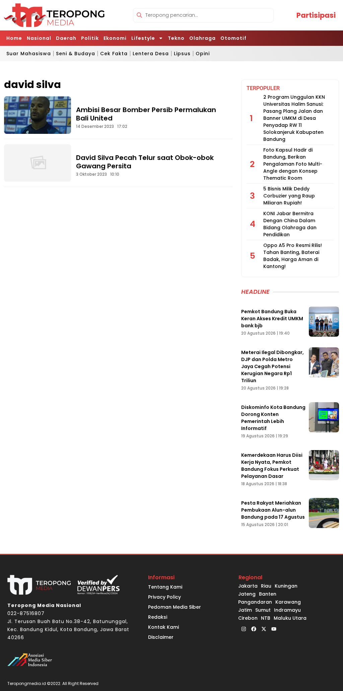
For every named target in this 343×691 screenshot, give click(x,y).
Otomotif (233, 38)
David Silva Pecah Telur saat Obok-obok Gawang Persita (145, 162)
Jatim (245, 610)
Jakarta (248, 586)
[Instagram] (243, 629)
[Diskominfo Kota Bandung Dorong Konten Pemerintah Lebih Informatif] (324, 417)
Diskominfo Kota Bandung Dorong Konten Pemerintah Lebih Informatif (273, 418)
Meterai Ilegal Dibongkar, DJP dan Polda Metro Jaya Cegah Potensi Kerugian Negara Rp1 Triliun (272, 366)
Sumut (263, 610)
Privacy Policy (164, 597)
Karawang (288, 602)
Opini (203, 53)
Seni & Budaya (75, 53)
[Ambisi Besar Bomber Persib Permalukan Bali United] (37, 115)
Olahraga (202, 38)
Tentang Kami (165, 587)
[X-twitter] (264, 629)
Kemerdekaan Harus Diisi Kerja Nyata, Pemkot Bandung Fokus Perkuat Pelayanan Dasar (271, 466)
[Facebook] (254, 629)
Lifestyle (143, 38)
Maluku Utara (290, 618)
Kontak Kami (163, 627)
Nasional (39, 38)
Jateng (247, 594)
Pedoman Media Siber (174, 607)
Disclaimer (161, 637)
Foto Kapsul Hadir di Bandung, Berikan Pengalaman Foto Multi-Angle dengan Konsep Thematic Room (292, 164)
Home (14, 38)
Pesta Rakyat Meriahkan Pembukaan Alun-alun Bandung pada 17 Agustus (273, 510)
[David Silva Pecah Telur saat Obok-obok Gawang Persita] (37, 163)
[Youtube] (274, 629)
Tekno (176, 38)
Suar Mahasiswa (28, 53)
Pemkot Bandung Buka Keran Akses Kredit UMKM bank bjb (272, 318)
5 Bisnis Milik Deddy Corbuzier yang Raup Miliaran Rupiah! (289, 195)
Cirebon (248, 618)
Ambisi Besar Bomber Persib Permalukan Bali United (146, 114)
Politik (90, 38)
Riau (266, 586)
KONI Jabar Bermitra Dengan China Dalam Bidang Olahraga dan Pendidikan (290, 224)
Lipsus (182, 53)
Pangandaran (255, 602)
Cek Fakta (114, 53)
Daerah (66, 38)
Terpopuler (263, 88)
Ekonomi (115, 38)
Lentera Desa (151, 53)
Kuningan (286, 586)
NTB (265, 618)
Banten (267, 594)
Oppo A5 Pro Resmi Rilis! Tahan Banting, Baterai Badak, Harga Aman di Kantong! (292, 256)
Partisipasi (316, 15)
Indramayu (287, 610)
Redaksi (157, 617)
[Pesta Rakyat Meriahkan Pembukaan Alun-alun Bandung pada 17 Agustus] (324, 513)
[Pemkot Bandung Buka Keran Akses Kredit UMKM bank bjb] (324, 322)
